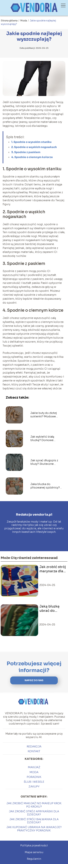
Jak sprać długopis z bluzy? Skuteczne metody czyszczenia (44, 462)
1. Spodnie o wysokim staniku (31, 142)
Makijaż (34, 767)
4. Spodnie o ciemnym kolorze (32, 157)
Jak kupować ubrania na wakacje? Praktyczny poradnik (34, 828)
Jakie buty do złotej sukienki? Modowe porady (43, 414)
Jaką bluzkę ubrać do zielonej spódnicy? (49, 608)
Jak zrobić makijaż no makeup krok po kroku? (33, 805)
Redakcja (34, 746)
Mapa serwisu (34, 852)
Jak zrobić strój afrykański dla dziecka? (34, 813)
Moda (23, 20)
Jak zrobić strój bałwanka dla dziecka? (34, 821)
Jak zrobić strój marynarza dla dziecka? (52, 569)
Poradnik (34, 777)
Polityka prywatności (34, 845)
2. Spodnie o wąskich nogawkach (34, 147)
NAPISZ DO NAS (34, 680)
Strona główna (9, 20)
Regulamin (34, 859)
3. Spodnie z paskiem (25, 152)
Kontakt (34, 751)
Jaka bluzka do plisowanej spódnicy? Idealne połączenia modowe (45, 486)
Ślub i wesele (34, 781)
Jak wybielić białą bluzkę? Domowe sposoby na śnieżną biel (43, 438)
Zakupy (34, 786)
